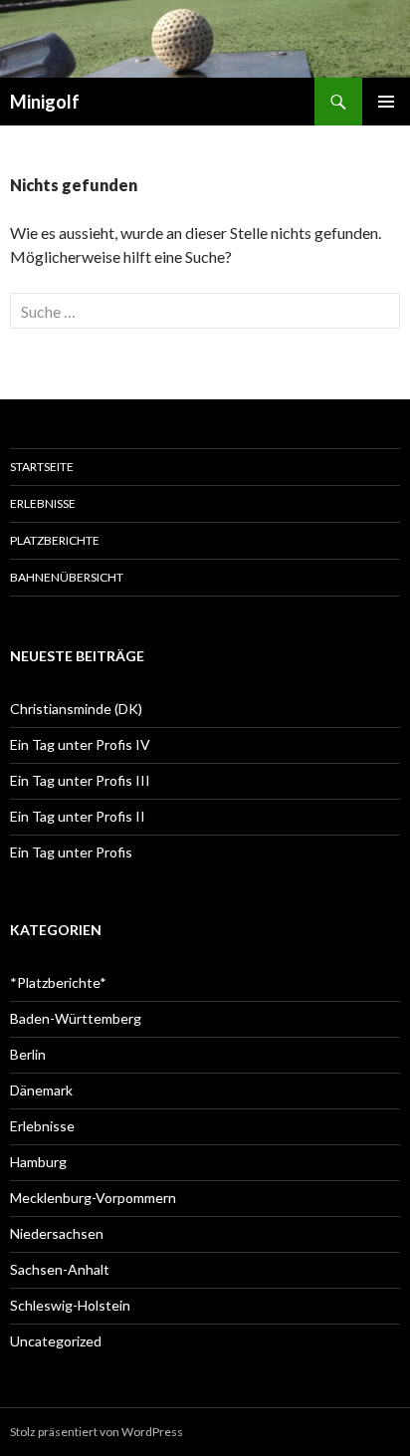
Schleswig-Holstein (70, 1305)
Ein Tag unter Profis (71, 852)
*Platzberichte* (58, 982)
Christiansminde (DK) (76, 708)
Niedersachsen (56, 1233)
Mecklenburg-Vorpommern (93, 1197)
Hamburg (38, 1161)
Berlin (28, 1054)
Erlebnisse (43, 503)
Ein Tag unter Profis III (80, 780)
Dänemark (41, 1090)
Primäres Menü (386, 101)
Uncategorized (56, 1341)
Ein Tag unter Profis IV (80, 744)
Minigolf (45, 102)
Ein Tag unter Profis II (77, 816)
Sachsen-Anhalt (59, 1269)
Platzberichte (55, 540)
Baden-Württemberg (75, 1018)
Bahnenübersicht (66, 577)
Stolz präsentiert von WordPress (96, 1431)
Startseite (42, 466)
